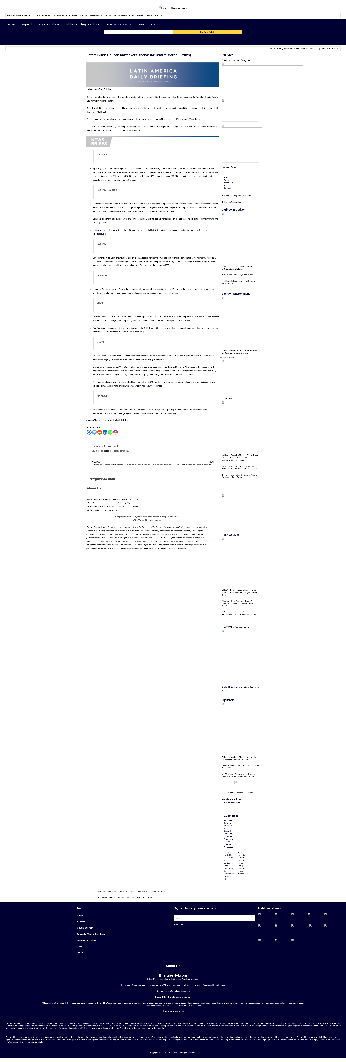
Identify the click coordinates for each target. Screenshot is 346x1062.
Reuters (110, 101)
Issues (228, 398)
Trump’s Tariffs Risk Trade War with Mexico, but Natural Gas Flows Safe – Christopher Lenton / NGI (229, 865)
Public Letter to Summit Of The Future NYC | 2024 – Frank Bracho (241, 863)
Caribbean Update (233, 209)
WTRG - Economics (236, 627)
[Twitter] (94, 432)
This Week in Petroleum (232, 802)
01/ (333, 48)
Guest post (231, 815)
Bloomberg (194, 119)
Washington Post (184, 320)
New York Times (186, 374)
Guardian (100, 172)
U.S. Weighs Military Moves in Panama (236, 196)
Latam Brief (229, 167)
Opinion (155, 24)
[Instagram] (115, 432)
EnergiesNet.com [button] (89, 15)
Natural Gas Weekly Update (240, 792)
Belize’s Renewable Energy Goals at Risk (237, 275)
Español (27, 24)
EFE (167, 265)
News (141, 24)
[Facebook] (89, 432)
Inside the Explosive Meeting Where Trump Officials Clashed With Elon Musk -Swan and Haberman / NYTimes (240, 457)
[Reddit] (99, 432)
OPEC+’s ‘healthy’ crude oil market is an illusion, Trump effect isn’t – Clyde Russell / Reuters (240, 592)
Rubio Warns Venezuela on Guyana (228, 182)
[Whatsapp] (110, 432)
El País (102, 112)
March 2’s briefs (177, 211)
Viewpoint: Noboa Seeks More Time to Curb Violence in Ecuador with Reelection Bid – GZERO (238, 603)
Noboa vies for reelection (231, 202)
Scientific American (156, 211)
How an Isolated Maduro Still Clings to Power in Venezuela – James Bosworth (126, 898)
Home (11, 24)
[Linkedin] (105, 432)
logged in (107, 451)
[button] (330, 24)
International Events (119, 24)
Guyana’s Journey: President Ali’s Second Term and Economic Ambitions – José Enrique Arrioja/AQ (228, 833)
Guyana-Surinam (48, 24)
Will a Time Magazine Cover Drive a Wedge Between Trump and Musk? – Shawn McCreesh (131, 891)
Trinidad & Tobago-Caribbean (83, 24)
